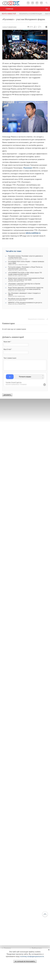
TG (28, 3)
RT (37, 3)
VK (33, 3)
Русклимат (28, 168)
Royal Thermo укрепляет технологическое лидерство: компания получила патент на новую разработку (25, 289)
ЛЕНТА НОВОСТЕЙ (9, 14)
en (47, 9)
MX (41, 3)
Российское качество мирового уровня (20, 299)
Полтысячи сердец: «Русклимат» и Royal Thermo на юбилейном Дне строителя (25, 268)
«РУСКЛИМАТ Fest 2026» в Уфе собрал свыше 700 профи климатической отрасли (25, 274)
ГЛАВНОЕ (9, 9)
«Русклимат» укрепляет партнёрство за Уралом (24, 284)
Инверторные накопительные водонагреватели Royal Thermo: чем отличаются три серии (26, 279)
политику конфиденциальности (32, 956)
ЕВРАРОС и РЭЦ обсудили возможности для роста (25, 303)
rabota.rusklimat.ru (33, 233)
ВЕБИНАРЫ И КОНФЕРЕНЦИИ (30, 14)
